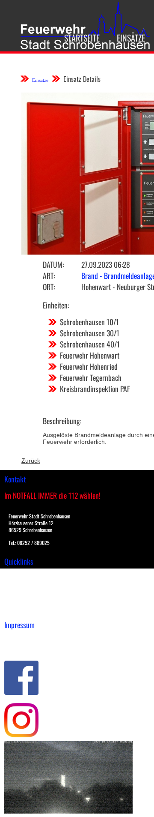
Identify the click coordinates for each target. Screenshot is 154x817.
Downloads (18, 583)
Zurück (30, 460)
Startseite (82, 37)
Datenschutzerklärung (34, 646)
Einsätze (131, 37)
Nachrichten (20, 601)
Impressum (19, 637)
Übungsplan (20, 592)
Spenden (15, 610)
